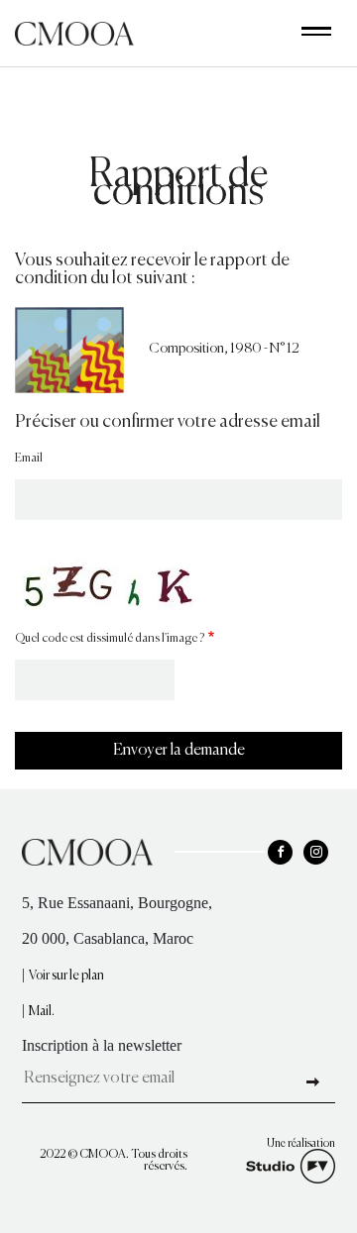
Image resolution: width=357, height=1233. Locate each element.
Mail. (42, 1011)
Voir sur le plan (66, 976)
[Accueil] (74, 31)
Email (29, 458)
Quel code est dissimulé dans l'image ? (109, 639)
